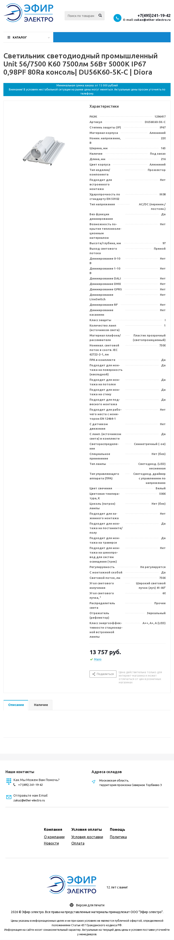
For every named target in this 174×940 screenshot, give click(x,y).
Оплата (78, 843)
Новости (51, 843)
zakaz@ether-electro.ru (152, 19)
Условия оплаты (86, 829)
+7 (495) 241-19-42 (30, 784)
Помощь (117, 829)
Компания (53, 829)
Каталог (20, 37)
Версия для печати (90, 905)
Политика (118, 837)
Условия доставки (87, 837)
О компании (54, 837)
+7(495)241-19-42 (154, 15)
